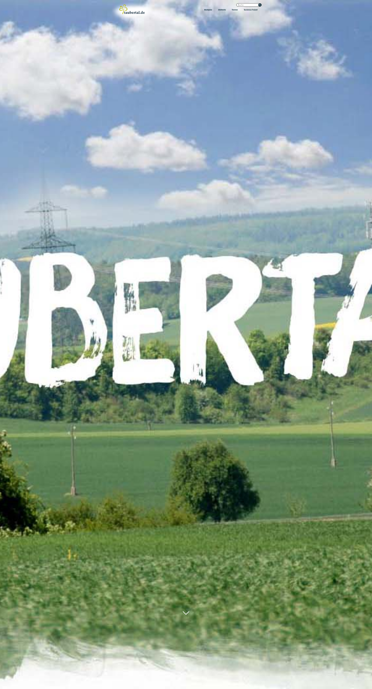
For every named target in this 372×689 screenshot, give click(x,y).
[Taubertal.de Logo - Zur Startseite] (132, 11)
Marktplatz (208, 9)
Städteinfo (222, 9)
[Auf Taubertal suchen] (260, 5)
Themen (235, 9)
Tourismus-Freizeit (250, 9)
